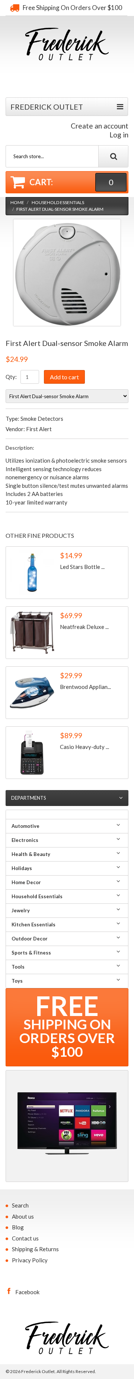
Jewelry (21, 910)
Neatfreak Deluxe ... (84, 626)
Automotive (25, 826)
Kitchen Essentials (33, 924)
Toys (17, 981)
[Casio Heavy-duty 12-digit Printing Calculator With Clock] (32, 752)
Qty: (11, 376)
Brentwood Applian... (85, 686)
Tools (18, 967)
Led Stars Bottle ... (82, 566)
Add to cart (64, 376)
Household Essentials (58, 202)
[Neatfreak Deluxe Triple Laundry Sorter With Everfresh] (32, 632)
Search (20, 1205)
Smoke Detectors (41, 418)
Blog (18, 1227)
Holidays (22, 868)
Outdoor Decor (30, 939)
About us (23, 1216)
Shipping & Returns (35, 1249)
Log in (118, 134)
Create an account (99, 125)
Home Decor (26, 882)
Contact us (25, 1238)
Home (17, 202)
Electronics (25, 840)
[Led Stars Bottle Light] (32, 572)
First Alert (39, 429)
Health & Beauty (31, 854)
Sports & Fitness (31, 953)
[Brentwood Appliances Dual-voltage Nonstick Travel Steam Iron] (32, 692)
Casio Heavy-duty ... (84, 746)
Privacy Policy (30, 1260)
